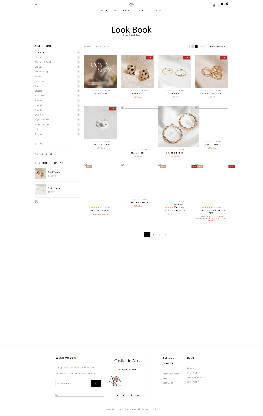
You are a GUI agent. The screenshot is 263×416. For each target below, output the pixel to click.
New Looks (40, 95)
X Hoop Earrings (174, 153)
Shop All (38, 105)
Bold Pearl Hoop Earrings (138, 202)
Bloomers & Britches (44, 62)
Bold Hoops (54, 172)
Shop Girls (39, 114)
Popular (38, 100)
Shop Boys (39, 110)
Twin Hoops (54, 188)
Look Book (39, 52)
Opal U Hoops (138, 153)
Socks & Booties (42, 124)
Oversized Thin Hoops (101, 211)
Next (165, 234)
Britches (38, 76)
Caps (37, 86)
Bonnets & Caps (42, 71)
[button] (226, 5)
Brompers (39, 81)
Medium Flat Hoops (211, 94)
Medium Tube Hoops (101, 145)
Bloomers (39, 57)
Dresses (38, 91)
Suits (37, 129)
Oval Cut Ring (212, 145)
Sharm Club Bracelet (174, 211)
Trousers (39, 134)
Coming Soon (100, 94)
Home (125, 35)
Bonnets (38, 67)
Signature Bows (42, 119)
